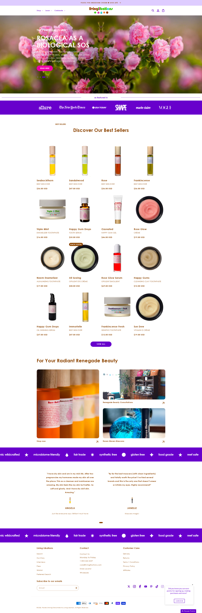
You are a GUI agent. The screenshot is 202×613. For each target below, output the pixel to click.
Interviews (41, 562)
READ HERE (44, 68)
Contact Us (84, 554)
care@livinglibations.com (90, 565)
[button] (39, 10)
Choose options (52, 174)
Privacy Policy (129, 566)
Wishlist (40, 570)
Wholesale (84, 573)
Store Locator (85, 569)
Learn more (179, 601)
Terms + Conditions (131, 562)
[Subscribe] (76, 588)
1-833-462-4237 (86, 561)
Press (39, 566)
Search (40, 554)
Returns (126, 558)
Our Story (41, 558)
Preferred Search (44, 574)
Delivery (126, 554)
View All (101, 344)
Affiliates (126, 570)
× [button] (192, 584)
